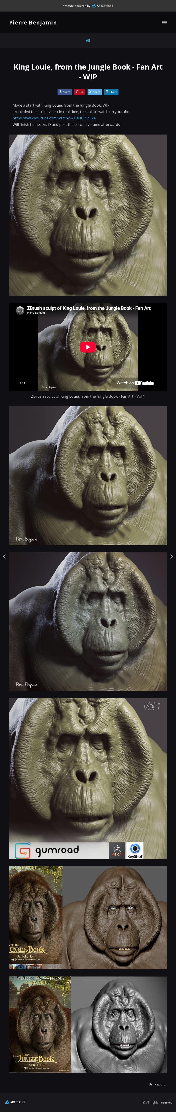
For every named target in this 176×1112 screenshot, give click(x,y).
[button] (157, 1084)
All (88, 40)
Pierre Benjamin (33, 22)
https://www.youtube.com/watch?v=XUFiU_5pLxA (54, 118)
